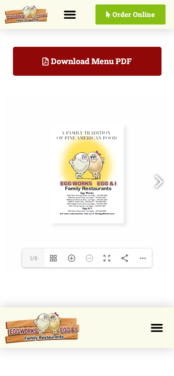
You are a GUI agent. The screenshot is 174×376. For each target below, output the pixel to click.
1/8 (33, 258)
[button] (69, 15)
